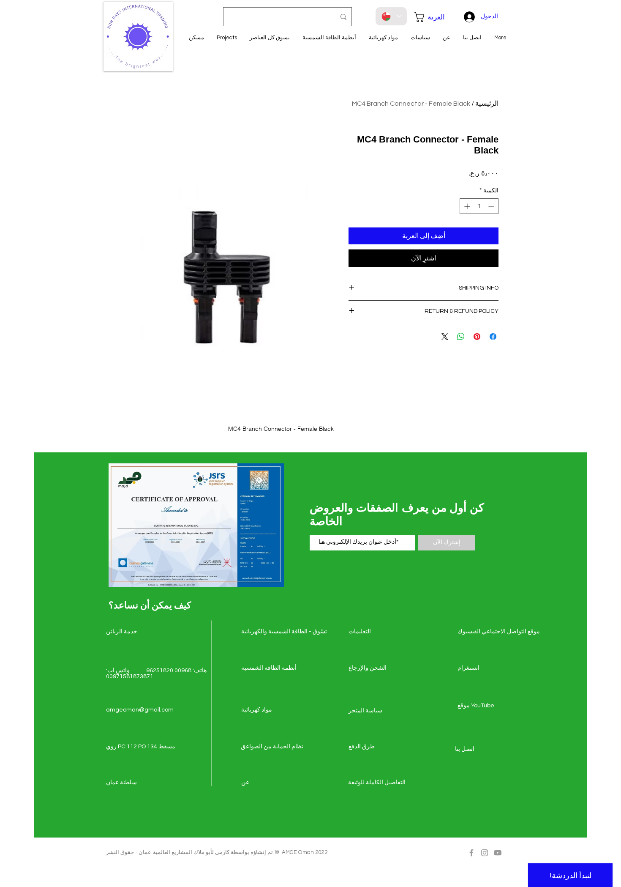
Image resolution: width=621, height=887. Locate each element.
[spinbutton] (479, 206)
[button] (434, 17)
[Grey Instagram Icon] (484, 852)
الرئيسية (486, 103)
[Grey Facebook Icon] (471, 852)
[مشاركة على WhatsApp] (461, 336)
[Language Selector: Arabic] (391, 16)
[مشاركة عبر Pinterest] (477, 336)
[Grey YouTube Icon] (497, 852)
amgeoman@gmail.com (140, 710)
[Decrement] (492, 206)
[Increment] (466, 206)
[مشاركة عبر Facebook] (493, 336)
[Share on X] (445, 336)
